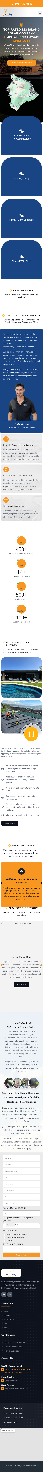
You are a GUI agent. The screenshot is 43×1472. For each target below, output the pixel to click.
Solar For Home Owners (13, 1347)
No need (9, 1241)
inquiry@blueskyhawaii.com (16, 1388)
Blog (5, 1328)
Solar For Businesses (12, 1351)
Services (7, 1315)
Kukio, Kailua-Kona (22, 957)
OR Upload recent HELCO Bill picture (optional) (18, 1219)
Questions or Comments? (13, 1244)
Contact (6, 1323)
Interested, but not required (15, 1237)
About (6, 1311)
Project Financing (10, 1230)
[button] (40, 13)
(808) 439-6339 (11, 1380)
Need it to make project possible (17, 1234)
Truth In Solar (9, 1319)
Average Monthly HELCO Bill (14, 1208)
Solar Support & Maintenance (15, 1342)
